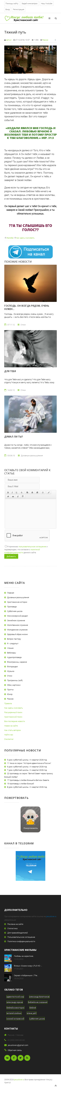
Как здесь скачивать (25, 237)
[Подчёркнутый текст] (16, 492)
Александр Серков (15, 1002)
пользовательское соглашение (32, 546)
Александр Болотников (39, 996)
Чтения (10, 648)
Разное (45, 40)
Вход (7, 9)
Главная (10, 592)
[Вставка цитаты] (13, 496)
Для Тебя (10, 371)
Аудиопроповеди (14, 657)
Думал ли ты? (13, 436)
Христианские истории (17, 602)
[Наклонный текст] (12, 492)
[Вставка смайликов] (42, 492)
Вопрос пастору (14, 639)
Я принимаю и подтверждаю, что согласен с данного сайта (26, 549)
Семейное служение (16, 620)
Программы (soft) (15, 680)
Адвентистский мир (15, 996)
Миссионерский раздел (17, 615)
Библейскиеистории (15, 1007)
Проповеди (12, 606)
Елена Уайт (31, 1013)
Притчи (10, 689)
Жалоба (9, 237)
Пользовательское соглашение (21, 937)
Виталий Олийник (14, 1013)
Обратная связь (15, 1050)
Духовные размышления (18, 597)
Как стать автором (12, 730)
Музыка (10, 671)
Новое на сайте (11, 725)
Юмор (9, 694)
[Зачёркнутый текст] (21, 492)
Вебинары (11, 652)
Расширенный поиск (13, 712)
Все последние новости (14, 721)
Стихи (9, 675)
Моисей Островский (15, 1018)
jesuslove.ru (51, 916)
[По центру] (32, 492)
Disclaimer (8, 739)
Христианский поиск (13, 716)
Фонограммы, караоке (17, 662)
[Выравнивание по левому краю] (27, 492)
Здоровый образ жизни (17, 634)
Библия (33, 1007)
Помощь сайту (11, 3)
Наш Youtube (46, 3)
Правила (8, 703)
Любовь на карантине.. (24, 956)
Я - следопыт (12, 643)
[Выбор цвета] (48, 492)
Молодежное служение (17, 629)
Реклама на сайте (15, 924)
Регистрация (18, 9)
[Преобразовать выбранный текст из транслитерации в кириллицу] (17, 496)
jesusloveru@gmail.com (18, 1045)
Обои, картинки (13, 685)
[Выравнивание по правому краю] (37, 492)
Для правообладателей (17, 932)
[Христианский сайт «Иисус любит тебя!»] (24, 18)
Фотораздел (12, 666)
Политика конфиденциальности (21, 941)
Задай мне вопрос (30, 3)
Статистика (12, 928)
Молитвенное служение (17, 625)
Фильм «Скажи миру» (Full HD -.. (28, 965)
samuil (8, 40)
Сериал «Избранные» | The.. (26, 975)
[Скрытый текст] (8, 496)
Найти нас (8, 734)
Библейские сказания (37, 1002)
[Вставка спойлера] (22, 496)
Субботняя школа (14, 611)
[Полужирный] (8, 492)
